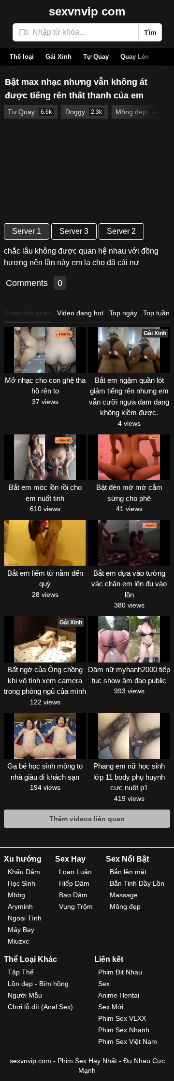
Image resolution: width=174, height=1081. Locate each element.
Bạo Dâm (73, 895)
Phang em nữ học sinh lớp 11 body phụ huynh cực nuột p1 (129, 777)
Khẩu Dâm (24, 872)
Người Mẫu (25, 995)
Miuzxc (18, 941)
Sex (104, 983)
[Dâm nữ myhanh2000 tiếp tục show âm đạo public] (129, 639)
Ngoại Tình (25, 918)
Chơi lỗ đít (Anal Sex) (40, 1007)
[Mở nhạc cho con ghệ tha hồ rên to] (45, 350)
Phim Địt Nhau (120, 972)
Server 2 (121, 231)
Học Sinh (21, 883)
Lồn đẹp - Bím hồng (38, 983)
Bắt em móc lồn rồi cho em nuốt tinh (45, 492)
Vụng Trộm (76, 906)
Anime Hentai (118, 995)
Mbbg (16, 895)
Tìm (150, 32)
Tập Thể (21, 972)
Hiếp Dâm (74, 883)
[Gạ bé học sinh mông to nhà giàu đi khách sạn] (45, 736)
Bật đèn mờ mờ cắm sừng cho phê (129, 492)
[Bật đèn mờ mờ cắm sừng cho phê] (129, 457)
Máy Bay (21, 929)
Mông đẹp (125, 906)
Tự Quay (96, 56)
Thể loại (22, 56)
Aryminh (20, 906)
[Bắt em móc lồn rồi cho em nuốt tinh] (45, 457)
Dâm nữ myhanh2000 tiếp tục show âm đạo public (129, 675)
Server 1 (26, 231)
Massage (124, 895)
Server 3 (73, 231)
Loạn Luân (75, 872)
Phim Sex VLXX (122, 1018)
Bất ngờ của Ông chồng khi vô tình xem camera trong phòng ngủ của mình (45, 680)
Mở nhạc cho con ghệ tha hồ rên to (45, 385)
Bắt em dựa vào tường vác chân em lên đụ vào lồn (129, 584)
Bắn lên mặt (128, 872)
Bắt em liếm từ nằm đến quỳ (45, 578)
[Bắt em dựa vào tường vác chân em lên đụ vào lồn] (129, 543)
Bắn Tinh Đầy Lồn (137, 883)
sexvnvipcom (87, 11)
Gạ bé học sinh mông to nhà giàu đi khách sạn (45, 771)
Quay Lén (134, 56)
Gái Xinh (58, 56)
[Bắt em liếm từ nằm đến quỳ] (45, 543)
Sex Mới (110, 1007)
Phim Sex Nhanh (123, 1030)
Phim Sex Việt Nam (127, 1041)
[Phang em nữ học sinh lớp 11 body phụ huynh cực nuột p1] (129, 736)
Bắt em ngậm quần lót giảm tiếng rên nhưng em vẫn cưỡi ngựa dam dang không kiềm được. (129, 396)
